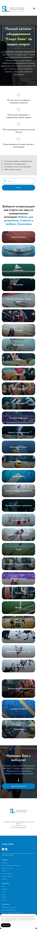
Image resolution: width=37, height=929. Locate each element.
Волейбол (18, 754)
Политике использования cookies (23, 921)
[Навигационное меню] (34, 8)
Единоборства (18, 783)
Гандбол (18, 768)
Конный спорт (19, 797)
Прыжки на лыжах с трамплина (18, 900)
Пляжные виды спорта (18, 856)
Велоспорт (18, 724)
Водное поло (18, 739)
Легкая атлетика (18, 631)
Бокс (19, 710)
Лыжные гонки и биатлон (18, 827)
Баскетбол (18, 679)
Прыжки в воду (18, 870)
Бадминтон (18, 664)
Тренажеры (24, 618)
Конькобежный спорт (18, 812)
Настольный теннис (18, 841)
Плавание (18, 645)
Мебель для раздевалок (18, 612)
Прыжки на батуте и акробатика (18, 885)
